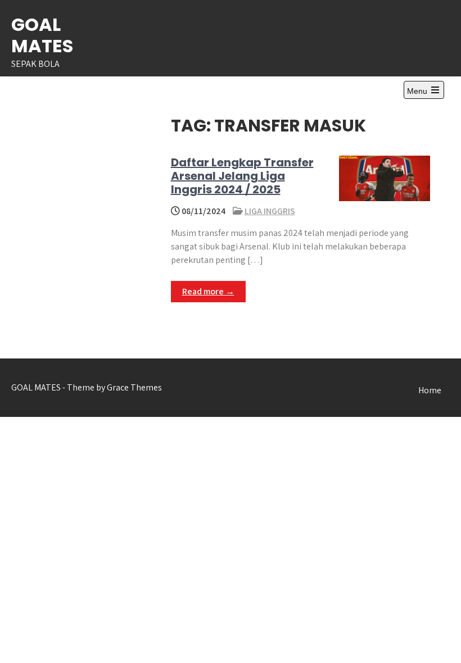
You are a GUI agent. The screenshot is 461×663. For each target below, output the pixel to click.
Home (429, 390)
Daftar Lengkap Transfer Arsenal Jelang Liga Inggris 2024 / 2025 (242, 176)
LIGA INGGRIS (270, 211)
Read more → (208, 291)
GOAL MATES (42, 35)
